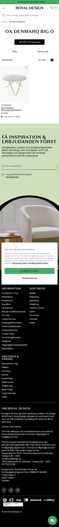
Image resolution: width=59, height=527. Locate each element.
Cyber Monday (9, 393)
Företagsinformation (12, 323)
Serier (32, 323)
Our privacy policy (19, 263)
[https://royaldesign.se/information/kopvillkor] (13, 504)
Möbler (33, 293)
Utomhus (6, 371)
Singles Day (7, 386)
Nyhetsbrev (7, 297)
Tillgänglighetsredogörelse (14, 345)
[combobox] (44, 51)
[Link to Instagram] (11, 490)
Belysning (34, 297)
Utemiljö (34, 319)
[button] (51, 8)
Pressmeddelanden (11, 326)
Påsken (5, 367)
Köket (32, 312)
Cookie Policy (8, 334)
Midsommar (8, 382)
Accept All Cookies (29, 271)
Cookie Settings (29, 278)
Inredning (34, 304)
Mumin (5, 375)
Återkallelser (7, 349)
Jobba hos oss (9, 319)
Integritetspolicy (9, 330)
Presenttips (7, 378)
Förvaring (34, 315)
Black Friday (7, 390)
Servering (34, 301)
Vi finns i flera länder (11, 426)
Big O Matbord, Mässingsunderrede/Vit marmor (11, 109)
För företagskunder (11, 337)
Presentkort (7, 301)
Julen (4, 397)
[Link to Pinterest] (17, 490)
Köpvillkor (6, 304)
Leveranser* (7, 308)
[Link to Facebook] (4, 490)
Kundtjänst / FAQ (10, 293)
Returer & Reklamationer (14, 312)
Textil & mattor (37, 308)
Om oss (5, 315)
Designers (6, 341)
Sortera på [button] (43, 51)
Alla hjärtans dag (10, 364)
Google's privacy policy (38, 263)
